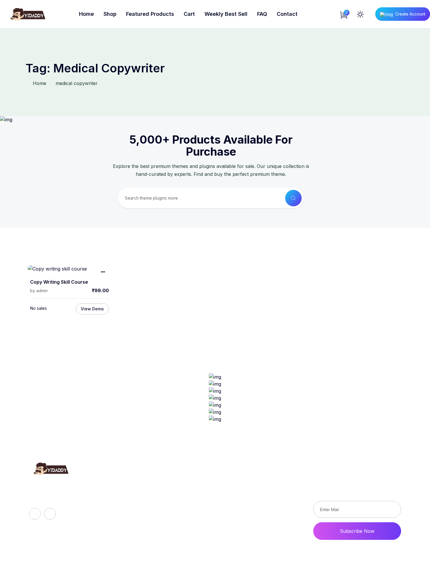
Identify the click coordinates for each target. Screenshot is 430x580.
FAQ (262, 14)
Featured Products (150, 14)
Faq (133, 491)
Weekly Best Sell (225, 14)
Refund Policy (253, 481)
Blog (134, 501)
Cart (189, 14)
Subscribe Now (357, 531)
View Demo (92, 308)
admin (42, 290)
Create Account (410, 13)
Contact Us (250, 521)
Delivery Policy (254, 491)
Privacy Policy (254, 501)
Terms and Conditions (262, 511)
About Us (139, 481)
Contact (287, 14)
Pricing (136, 521)
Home (86, 14)
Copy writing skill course (59, 282)
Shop (110, 14)
